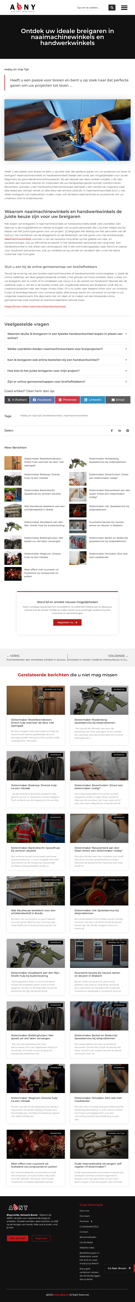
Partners (84, 1221)
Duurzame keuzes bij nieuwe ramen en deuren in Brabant (97, 974)
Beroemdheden (88, 1237)
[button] (124, 7)
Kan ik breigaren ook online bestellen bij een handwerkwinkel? (67, 360)
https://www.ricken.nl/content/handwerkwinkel (35, 306)
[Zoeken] (111, 8)
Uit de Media (86, 1242)
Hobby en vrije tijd (16, 69)
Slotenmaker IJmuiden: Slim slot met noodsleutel (98, 1099)
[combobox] (91, 8)
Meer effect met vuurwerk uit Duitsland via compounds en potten (41, 573)
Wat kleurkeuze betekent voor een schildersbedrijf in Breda (33, 912)
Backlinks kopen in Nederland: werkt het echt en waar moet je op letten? (89, 1258)
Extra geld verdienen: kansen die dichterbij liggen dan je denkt (90, 1274)
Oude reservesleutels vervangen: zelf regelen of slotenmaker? (98, 1165)
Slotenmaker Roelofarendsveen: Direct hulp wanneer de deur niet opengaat (44, 462)
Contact (84, 1231)
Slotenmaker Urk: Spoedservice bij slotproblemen (97, 912)
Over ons (84, 1210)
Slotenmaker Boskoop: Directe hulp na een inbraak (34, 787)
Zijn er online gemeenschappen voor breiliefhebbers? (67, 381)
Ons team (85, 1216)
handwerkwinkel (52, 415)
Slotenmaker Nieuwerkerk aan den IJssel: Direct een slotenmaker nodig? (109, 493)
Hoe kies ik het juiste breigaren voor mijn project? (67, 370)
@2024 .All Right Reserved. (67, 1294)
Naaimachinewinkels (18, 239)
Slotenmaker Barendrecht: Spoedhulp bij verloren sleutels (35, 849)
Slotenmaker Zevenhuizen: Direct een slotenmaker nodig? (99, 787)
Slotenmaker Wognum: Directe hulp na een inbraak (34, 1099)
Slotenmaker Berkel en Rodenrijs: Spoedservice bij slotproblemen (96, 1037)
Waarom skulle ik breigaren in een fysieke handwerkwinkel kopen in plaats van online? (67, 336)
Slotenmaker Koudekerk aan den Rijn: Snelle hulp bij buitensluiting (35, 974)
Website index (87, 1247)
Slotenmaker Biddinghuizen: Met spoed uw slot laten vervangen (32, 1037)
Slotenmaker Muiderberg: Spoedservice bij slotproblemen (95, 721)
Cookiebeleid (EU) (89, 1226)
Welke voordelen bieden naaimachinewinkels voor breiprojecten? (67, 349)
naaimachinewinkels (75, 415)
